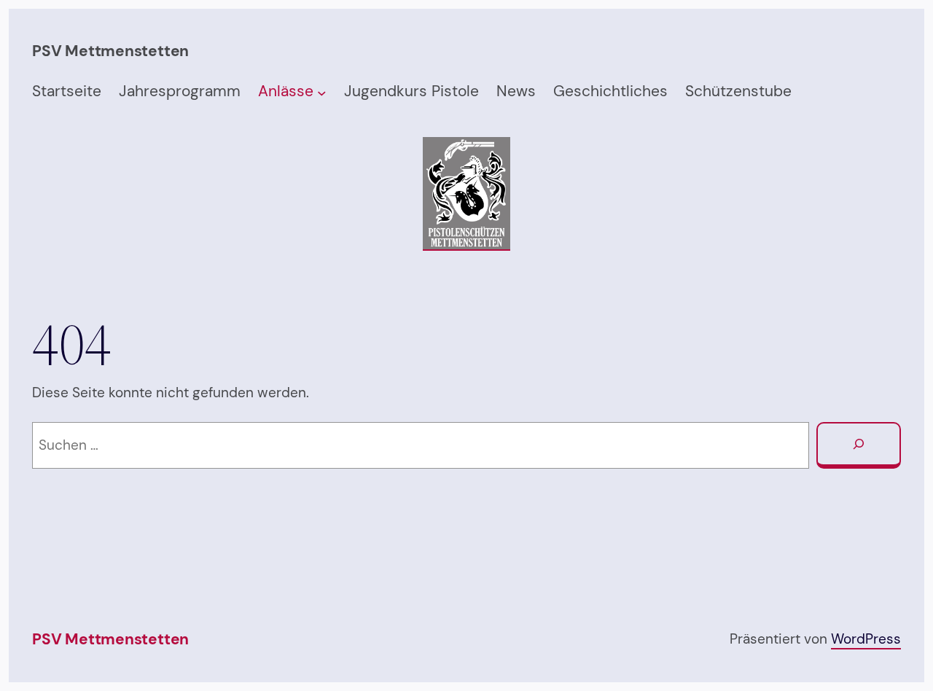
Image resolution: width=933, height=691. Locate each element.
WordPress (866, 639)
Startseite (66, 91)
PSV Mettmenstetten (110, 639)
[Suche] (858, 445)
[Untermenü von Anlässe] (322, 92)
